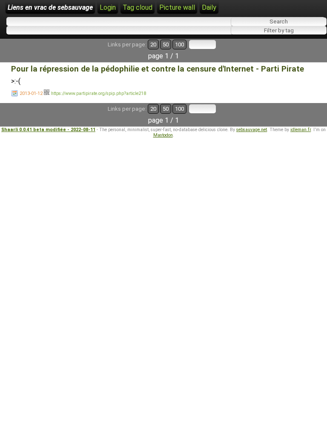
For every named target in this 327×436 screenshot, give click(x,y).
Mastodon (163, 135)
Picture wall (177, 7)
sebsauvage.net (251, 129)
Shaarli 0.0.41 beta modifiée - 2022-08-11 (48, 129)
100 (179, 44)
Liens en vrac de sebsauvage (50, 7)
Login (108, 7)
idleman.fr (300, 129)
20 (153, 44)
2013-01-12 (31, 93)
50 (166, 44)
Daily (209, 7)
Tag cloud (137, 7)
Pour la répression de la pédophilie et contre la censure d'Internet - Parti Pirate (157, 69)
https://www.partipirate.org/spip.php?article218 (98, 93)
